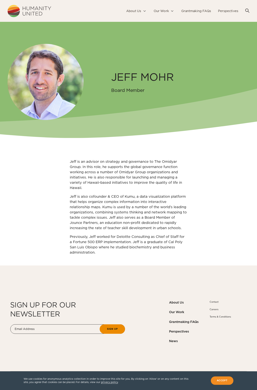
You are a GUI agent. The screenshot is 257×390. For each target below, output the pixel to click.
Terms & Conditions (220, 316)
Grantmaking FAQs (184, 322)
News (173, 341)
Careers (214, 309)
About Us (176, 302)
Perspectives (179, 331)
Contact (214, 302)
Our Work (176, 312)
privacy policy (109, 382)
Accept (222, 380)
